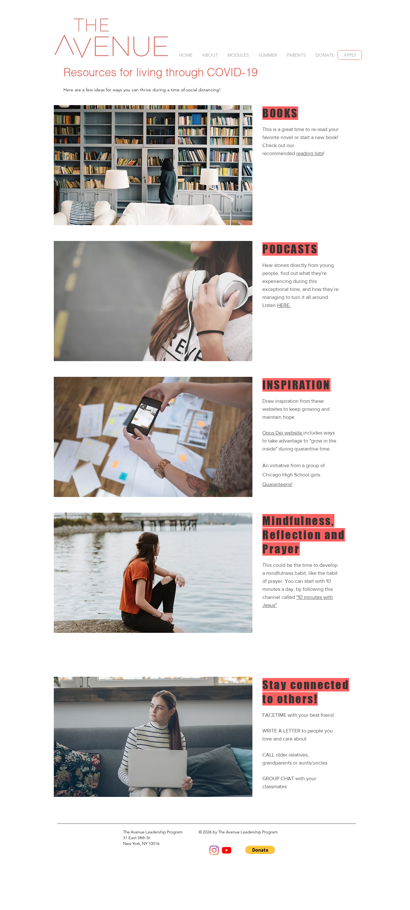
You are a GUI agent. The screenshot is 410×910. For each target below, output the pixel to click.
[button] (210, 55)
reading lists (309, 153)
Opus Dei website (282, 432)
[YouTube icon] (226, 850)
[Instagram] (214, 850)
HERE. (284, 305)
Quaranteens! (277, 484)
